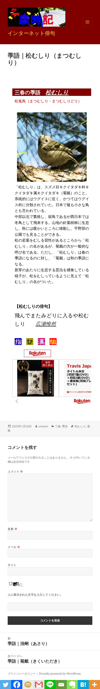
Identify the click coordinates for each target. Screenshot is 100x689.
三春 (58, 426)
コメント (15, 471)
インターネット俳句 (31, 32)
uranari (43, 426)
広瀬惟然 (46, 323)
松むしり (57, 92)
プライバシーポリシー (22, 674)
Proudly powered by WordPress (60, 674)
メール (14, 547)
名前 (12, 529)
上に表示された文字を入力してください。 (35, 595)
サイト (12, 565)
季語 (65, 426)
